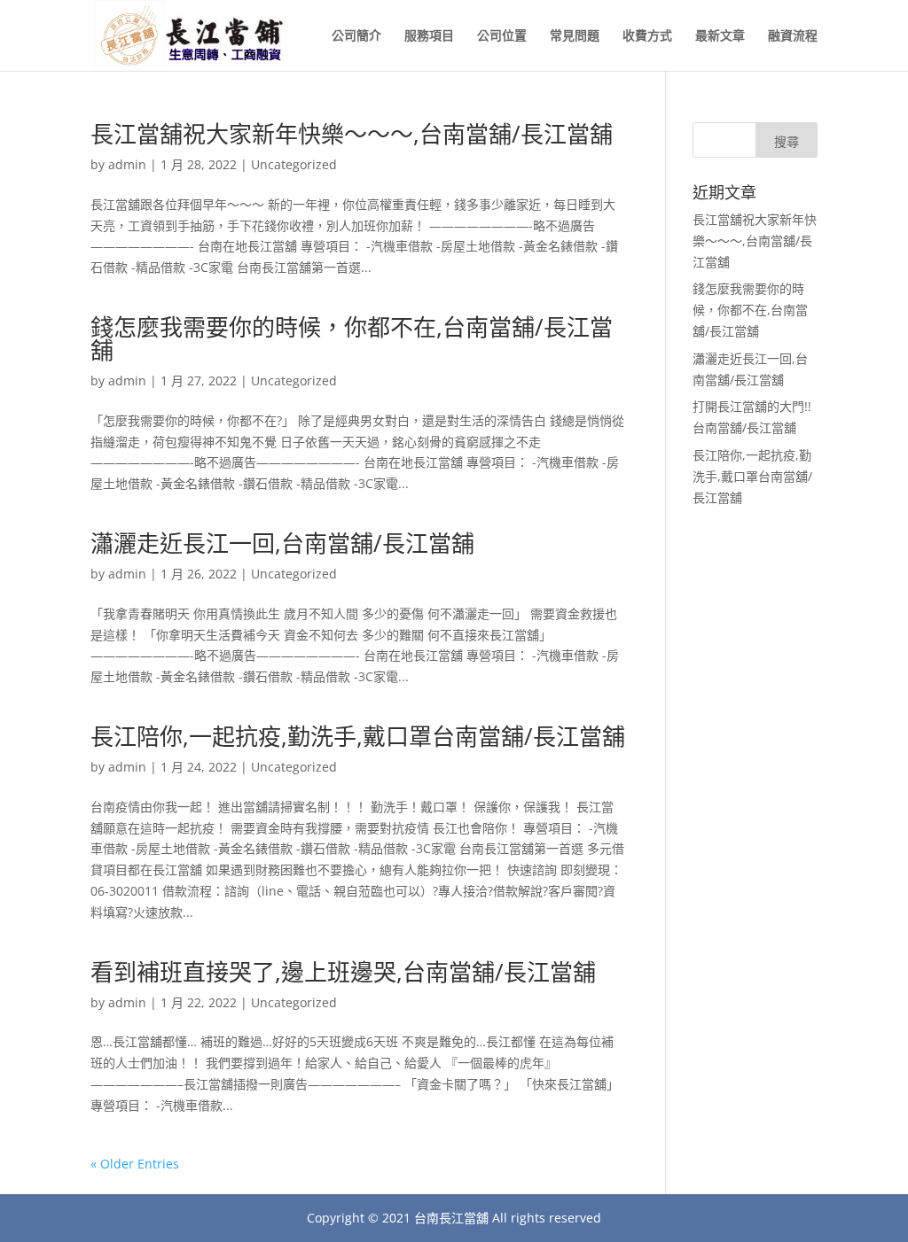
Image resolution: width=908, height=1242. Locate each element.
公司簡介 (356, 36)
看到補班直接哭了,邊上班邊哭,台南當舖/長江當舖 (343, 972)
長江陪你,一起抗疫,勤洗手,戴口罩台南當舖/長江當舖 (357, 736)
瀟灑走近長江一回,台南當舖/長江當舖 (282, 543)
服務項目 (429, 36)
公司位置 (502, 36)
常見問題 (574, 36)
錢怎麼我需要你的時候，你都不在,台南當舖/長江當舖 (351, 338)
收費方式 (647, 36)
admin (127, 164)
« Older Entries (134, 1163)
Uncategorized (294, 164)
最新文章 (720, 36)
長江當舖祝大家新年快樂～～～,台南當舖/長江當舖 (351, 134)
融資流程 (793, 36)
